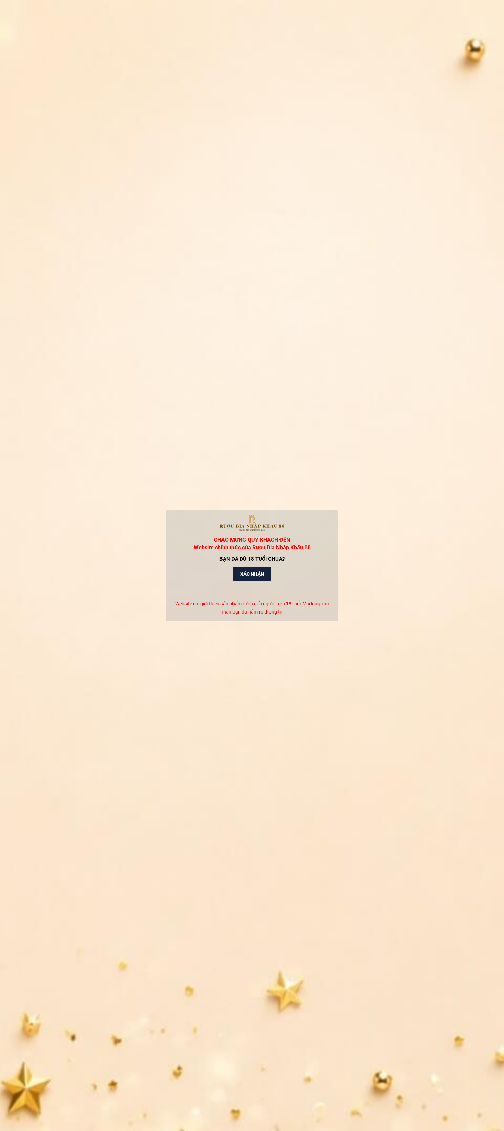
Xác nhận (252, 574)
